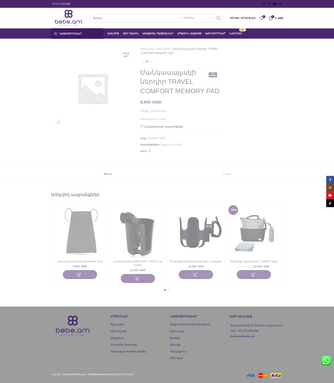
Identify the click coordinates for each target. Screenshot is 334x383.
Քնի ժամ (176, 358)
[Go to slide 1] (165, 290)
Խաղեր (175, 338)
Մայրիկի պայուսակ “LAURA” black (254, 261)
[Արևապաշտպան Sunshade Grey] (80, 231)
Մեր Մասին (118, 331)
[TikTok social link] (280, 4)
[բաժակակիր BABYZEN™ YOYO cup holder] (138, 231)
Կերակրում (178, 351)
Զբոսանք (177, 331)
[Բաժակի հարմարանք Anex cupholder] (196, 231)
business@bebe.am (242, 336)
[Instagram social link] (269, 4)
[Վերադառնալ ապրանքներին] (147, 61)
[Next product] (152, 61)
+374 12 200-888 (61, 4)
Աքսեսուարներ (172, 144)
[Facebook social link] (264, 4)
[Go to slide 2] (169, 290)
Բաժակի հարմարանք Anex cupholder (196, 261)
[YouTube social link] (275, 4)
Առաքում (116, 338)
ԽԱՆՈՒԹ (163, 48)
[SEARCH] (218, 18)
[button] (80, 274)
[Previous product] (142, 61)
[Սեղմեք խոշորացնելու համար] (59, 122)
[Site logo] (68, 17)
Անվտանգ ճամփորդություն (190, 324)
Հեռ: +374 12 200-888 (244, 330)
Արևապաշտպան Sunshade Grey (80, 261)
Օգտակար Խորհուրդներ (128, 351)
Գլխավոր (147, 48)
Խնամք (175, 344)
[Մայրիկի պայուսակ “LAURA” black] (254, 231)
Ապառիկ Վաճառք (123, 344)
